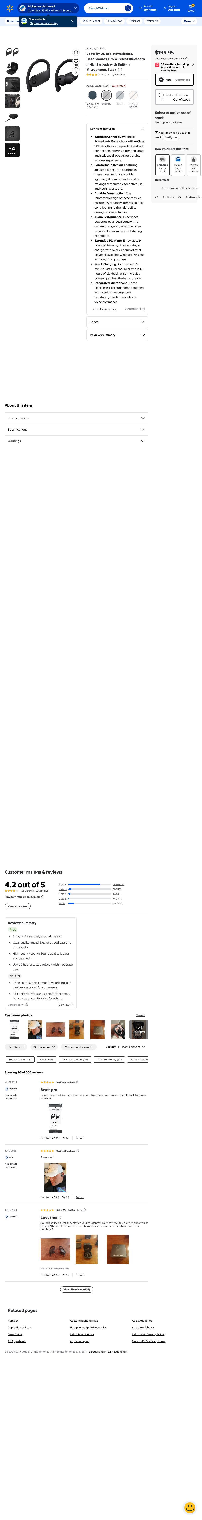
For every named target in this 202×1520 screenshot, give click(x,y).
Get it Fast (134, 20)
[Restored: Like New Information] (162, 99)
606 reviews (42, 890)
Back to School (91, 20)
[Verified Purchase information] (77, 1081)
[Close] (73, 21)
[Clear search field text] (119, 8)
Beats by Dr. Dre (95, 48)
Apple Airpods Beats (20, 1327)
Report (80, 1138)
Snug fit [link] (18, 936)
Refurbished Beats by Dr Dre (148, 1334)
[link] (138, 1029)
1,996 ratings (118, 74)
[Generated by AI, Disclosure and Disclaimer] (143, 309)
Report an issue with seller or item (180, 188)
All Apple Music (17, 1341)
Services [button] (39, 21)
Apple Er (13, 1320)
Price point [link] (20, 983)
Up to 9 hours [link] (22, 964)
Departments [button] (15, 21)
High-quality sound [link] (26, 953)
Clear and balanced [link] (26, 942)
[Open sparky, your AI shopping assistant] (190, 1508)
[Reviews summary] (109, 74)
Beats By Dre (15, 1334)
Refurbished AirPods (82, 1334)
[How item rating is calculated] (42, 896)
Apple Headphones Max (84, 1320)
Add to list (169, 197)
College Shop (114, 20)
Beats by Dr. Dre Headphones (148, 1341)
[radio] (92, 99)
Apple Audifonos (142, 1320)
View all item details (104, 309)
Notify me (171, 137)
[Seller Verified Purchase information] (84, 1209)
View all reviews (17, 906)
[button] (148, 8)
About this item (18, 405)
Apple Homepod (79, 1341)
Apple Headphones (143, 1327)
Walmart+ (152, 20)
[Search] (128, 8)
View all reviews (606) (76, 1289)
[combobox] (108, 8)
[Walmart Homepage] (10, 8)
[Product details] (142, 418)
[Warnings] (142, 441)
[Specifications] (142, 429)
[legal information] (186, 58)
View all (140, 1015)
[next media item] (75, 72)
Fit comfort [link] (20, 994)
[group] (105, 74)
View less (64, 1004)
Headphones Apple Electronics (88, 1327)
